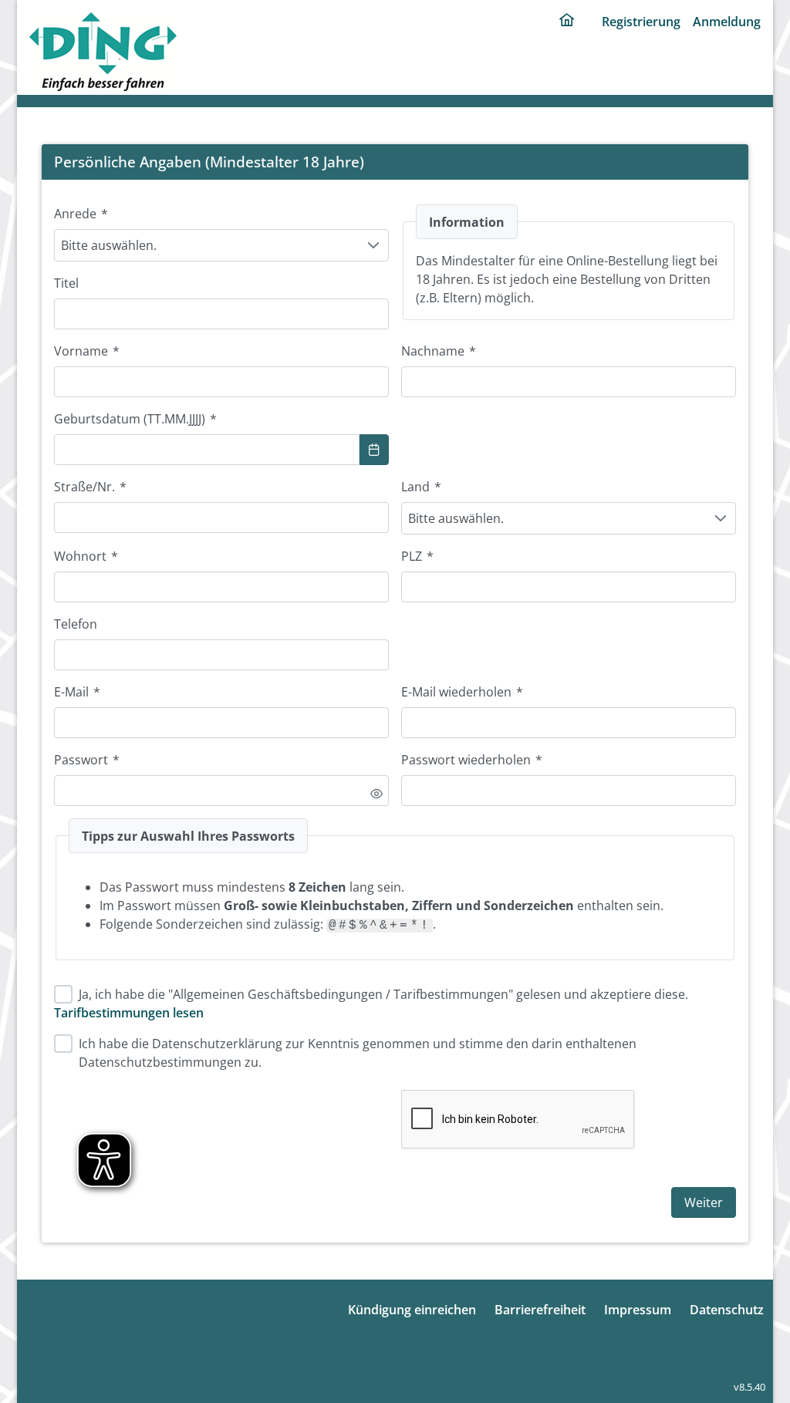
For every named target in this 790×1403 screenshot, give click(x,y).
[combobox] (207, 449)
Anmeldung (727, 21)
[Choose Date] (374, 449)
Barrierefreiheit (540, 1309)
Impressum (637, 1309)
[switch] (376, 793)
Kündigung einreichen (412, 1309)
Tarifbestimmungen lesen (129, 1012)
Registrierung (641, 21)
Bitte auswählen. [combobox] (109, 245)
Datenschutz (727, 1309)
